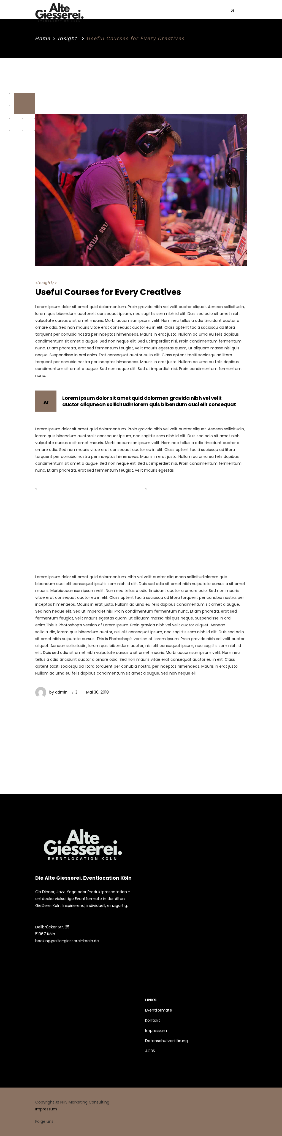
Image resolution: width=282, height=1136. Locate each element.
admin (61, 692)
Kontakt (152, 1020)
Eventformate (158, 1010)
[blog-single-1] (86, 522)
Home (43, 39)
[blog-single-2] (196, 522)
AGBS (150, 1051)
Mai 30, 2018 (97, 692)
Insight (68, 39)
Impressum (156, 1030)
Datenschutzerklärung (166, 1040)
